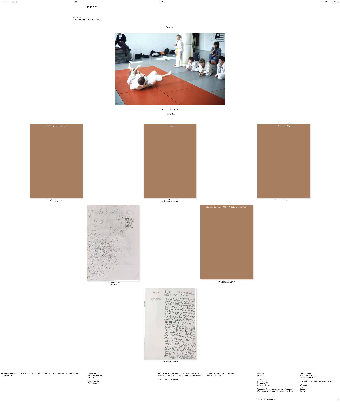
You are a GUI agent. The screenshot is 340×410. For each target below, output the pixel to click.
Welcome (303, 385)
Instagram (261, 373)
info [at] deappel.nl (93, 383)
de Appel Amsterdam (9, 2)
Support (303, 389)
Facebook (261, 375)
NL (332, 2)
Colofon (303, 391)
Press (302, 387)
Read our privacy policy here (168, 379)
